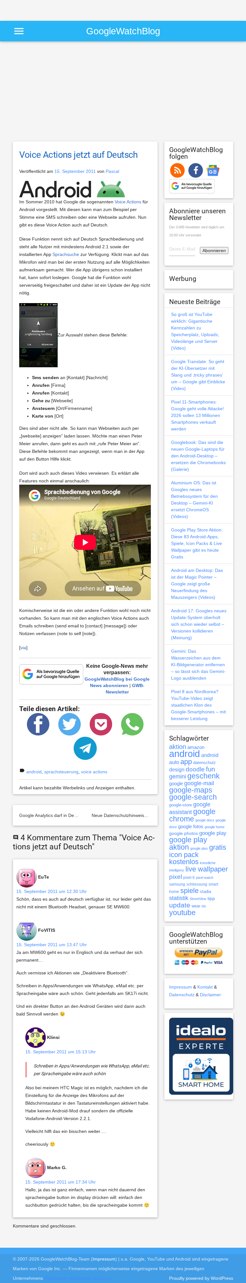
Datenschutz (181, 994)
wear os (199, 906)
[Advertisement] (75, 9)
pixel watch (204, 877)
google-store (180, 805)
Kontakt (205, 987)
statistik (178, 898)
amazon (195, 747)
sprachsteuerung (61, 771)
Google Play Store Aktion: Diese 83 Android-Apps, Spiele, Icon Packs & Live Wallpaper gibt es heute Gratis (197, 543)
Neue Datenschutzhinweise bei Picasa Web (135, 815)
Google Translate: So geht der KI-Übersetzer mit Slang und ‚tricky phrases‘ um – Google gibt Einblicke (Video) (198, 375)
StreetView (198, 899)
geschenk (203, 776)
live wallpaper (206, 869)
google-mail (199, 783)
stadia (205, 891)
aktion (177, 746)
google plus (199, 848)
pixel (175, 876)
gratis (217, 847)
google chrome (192, 815)
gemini (177, 776)
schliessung (196, 884)
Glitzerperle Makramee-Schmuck (77, 1278)
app (186, 762)
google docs (204, 820)
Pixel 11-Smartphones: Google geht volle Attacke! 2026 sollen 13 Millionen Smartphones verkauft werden (197, 415)
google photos (183, 833)
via (23, 647)
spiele (189, 891)
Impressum (180, 987)
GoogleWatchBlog (123, 31)
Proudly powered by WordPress (201, 1278)
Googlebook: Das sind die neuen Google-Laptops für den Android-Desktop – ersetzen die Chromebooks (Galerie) (198, 456)
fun (210, 769)
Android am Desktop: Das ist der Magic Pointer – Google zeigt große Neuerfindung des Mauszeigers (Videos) (197, 584)
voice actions (94, 771)
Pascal (112, 171)
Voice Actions (128, 201)
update (179, 905)
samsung (177, 884)
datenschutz (204, 762)
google (176, 783)
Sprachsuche (66, 254)
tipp (211, 898)
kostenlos (184, 862)
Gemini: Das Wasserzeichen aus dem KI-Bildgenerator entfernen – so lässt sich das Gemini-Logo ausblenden (198, 665)
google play (212, 833)
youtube (182, 912)
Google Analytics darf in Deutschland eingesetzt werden (75, 815)
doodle (195, 769)
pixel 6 (189, 877)
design (176, 769)
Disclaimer (210, 994)
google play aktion (188, 843)
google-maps (190, 790)
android (34, 771)
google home (215, 827)
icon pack (184, 855)
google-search (193, 797)
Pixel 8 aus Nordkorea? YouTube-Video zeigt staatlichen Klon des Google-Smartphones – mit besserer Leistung (198, 705)
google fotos (190, 826)
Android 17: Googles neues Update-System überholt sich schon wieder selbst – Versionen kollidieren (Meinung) (198, 624)
